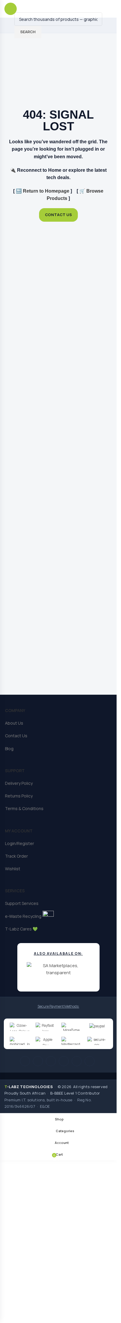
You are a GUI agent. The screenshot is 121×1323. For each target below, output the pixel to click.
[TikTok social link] (90, 1061)
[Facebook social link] (25, 1061)
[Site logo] (52, 8)
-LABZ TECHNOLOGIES (29, 1086)
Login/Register (19, 843)
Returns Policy (19, 796)
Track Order (16, 856)
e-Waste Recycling (23, 916)
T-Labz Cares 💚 (21, 929)
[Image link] (58, 75)
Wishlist (12, 868)
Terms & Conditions (24, 808)
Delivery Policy (19, 783)
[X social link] (38, 1061)
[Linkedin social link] (64, 1061)
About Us (14, 723)
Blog (9, 748)
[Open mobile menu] (10, 9)
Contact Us (16, 735)
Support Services (21, 903)
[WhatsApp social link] (77, 1061)
